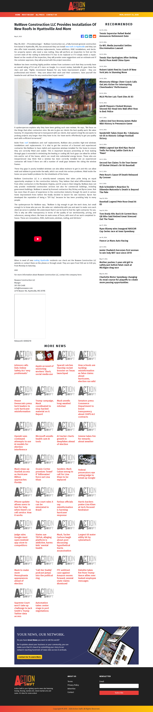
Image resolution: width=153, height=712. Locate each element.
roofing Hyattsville (41, 260)
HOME (17, 15)
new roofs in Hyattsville (75, 47)
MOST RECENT (28, 15)
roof (26, 143)
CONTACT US (51, 15)
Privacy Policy (73, 685)
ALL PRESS (40, 15)
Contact (71, 692)
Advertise (71, 689)
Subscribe (119, 693)
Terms (70, 681)
